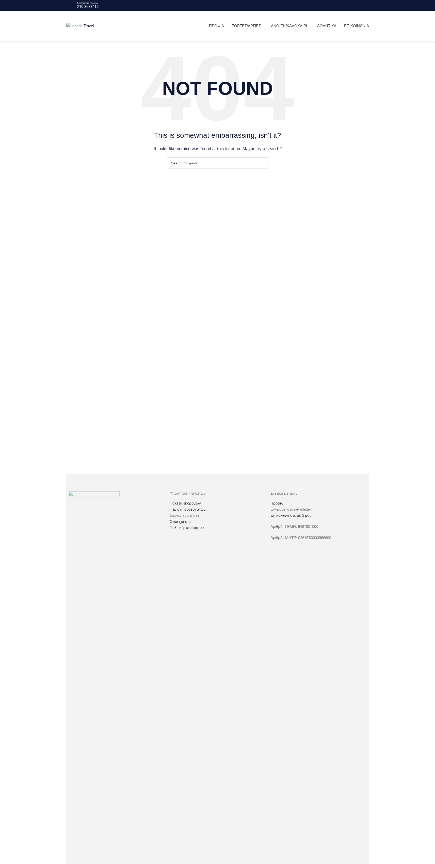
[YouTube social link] (366, 5)
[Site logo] (80, 25)
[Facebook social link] (354, 5)
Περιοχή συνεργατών (188, 509)
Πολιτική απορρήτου (187, 527)
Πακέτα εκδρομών (185, 503)
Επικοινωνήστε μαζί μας (290, 515)
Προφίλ (276, 503)
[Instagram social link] (360, 5)
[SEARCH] (262, 163)
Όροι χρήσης (180, 521)
